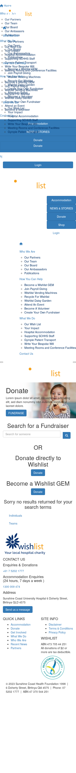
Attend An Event (34, 304)
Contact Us (10, 138)
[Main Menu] (1, 362)
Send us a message (17, 609)
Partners (16, 648)
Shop (61, 225)
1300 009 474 (11, 586)
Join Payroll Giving (19, 73)
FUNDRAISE (16, 413)
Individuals (15, 515)
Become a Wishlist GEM (22, 69)
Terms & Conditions (61, 628)
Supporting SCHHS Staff (23, 120)
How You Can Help (14, 63)
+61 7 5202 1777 (13, 571)
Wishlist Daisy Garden (21, 85)
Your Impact (15, 112)
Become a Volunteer (20, 96)
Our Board (14, 49)
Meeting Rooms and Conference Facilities (33, 128)
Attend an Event (17, 92)
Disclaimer (55, 624)
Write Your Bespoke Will (22, 124)
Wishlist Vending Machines (24, 77)
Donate (38, 146)
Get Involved (18, 632)
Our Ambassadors (19, 53)
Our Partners (16, 41)
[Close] (74, 362)
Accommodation (61, 200)
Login (38, 165)
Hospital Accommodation (23, 116)
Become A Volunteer (36, 308)
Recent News (19, 644)
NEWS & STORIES (61, 208)
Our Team (14, 45)
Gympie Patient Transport (23, 132)
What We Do (11, 102)
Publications (15, 57)
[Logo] (38, 12)
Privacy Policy (57, 632)
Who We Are (11, 35)
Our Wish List (16, 108)
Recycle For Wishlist (20, 81)
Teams (13, 523)
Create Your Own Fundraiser (25, 88)
